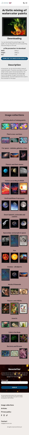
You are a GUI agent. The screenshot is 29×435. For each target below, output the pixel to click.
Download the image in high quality (14, 58)
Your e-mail (4, 380)
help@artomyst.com (6, 423)
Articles (4, 408)
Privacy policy (6, 412)
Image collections (7, 405)
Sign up (14, 387)
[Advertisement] (14, 96)
